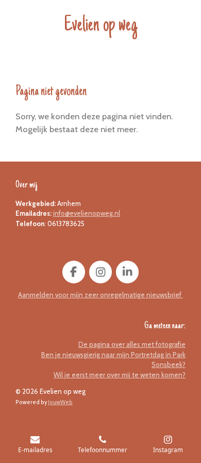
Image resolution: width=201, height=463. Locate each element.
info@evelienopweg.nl (86, 213)
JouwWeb (60, 402)
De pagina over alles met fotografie (132, 344)
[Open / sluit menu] (11, 24)
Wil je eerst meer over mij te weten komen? (120, 375)
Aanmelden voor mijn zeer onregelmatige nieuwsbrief (100, 295)
